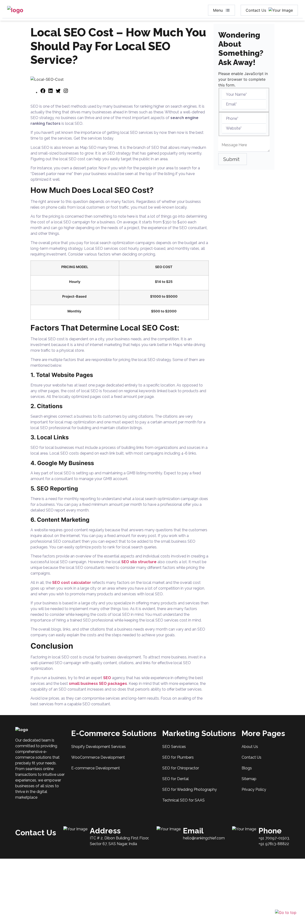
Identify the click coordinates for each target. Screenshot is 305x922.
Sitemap (249, 779)
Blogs (247, 768)
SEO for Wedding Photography (189, 789)
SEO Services (174, 746)
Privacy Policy (254, 789)
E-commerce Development (95, 768)
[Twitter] (58, 92)
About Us (250, 746)
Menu (218, 10)
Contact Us (256, 10)
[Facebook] (43, 92)
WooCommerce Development (98, 757)
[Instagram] (66, 92)
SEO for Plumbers (178, 757)
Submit (231, 159)
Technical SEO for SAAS (183, 800)
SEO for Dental (175, 779)
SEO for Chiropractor (180, 768)
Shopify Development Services (98, 746)
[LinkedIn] (50, 92)
